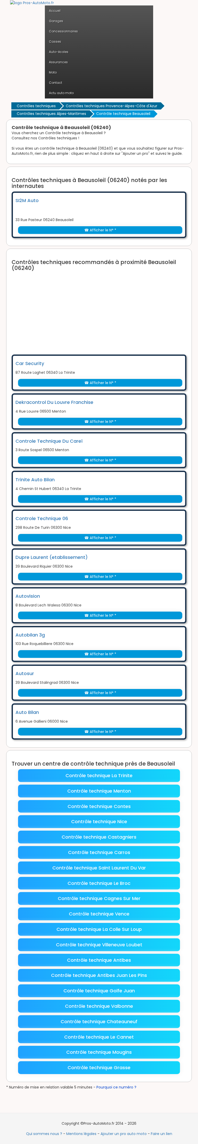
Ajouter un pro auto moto (124, 1133)
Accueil (55, 10)
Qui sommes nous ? (44, 1133)
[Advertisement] (105, 310)
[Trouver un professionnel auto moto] (32, 2)
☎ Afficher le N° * (100, 230)
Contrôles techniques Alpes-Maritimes (51, 113)
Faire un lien (161, 1133)
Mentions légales (81, 1133)
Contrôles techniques (36, 105)
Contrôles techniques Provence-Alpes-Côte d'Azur (111, 105)
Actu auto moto (61, 93)
